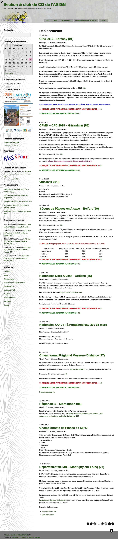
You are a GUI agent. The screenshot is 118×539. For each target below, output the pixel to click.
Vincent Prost (43, 279)
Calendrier (52, 42)
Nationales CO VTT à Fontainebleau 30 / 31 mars (73, 324)
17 (102, 524)
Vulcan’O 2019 (49, 182)
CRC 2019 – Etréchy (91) (56, 39)
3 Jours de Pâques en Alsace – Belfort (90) (69, 208)
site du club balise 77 (77, 369)
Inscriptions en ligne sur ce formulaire (53, 500)
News (55, 20)
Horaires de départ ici (47, 392)
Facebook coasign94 (11, 142)
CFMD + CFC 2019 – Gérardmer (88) (64, 125)
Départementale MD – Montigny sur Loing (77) (71, 467)
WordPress (15, 537)
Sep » (11, 73)
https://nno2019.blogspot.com (71, 292)
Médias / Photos (9, 297)
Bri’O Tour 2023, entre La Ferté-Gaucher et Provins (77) (17, 233)
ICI (84, 88)
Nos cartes (7, 301)
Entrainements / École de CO (85, 20)
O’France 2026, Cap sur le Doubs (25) (18, 201)
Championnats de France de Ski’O (63, 428)
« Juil (5, 73)
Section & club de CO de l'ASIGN (16, 535)
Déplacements (61, 42)
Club (47, 20)
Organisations (66, 20)
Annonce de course (49, 511)
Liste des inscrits (48, 515)
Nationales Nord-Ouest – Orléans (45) (65, 276)
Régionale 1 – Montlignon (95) (60, 404)
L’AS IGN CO (8, 271)
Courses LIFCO (9, 290)
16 (30, 59)
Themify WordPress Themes (30, 537)
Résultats (7, 294)
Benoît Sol (42, 432)
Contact (103, 20)
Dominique (42, 42)
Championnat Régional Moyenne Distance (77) (72, 355)
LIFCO (15, 179)
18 (106, 524)
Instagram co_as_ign (11, 145)
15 (95, 524)
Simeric (41, 186)
